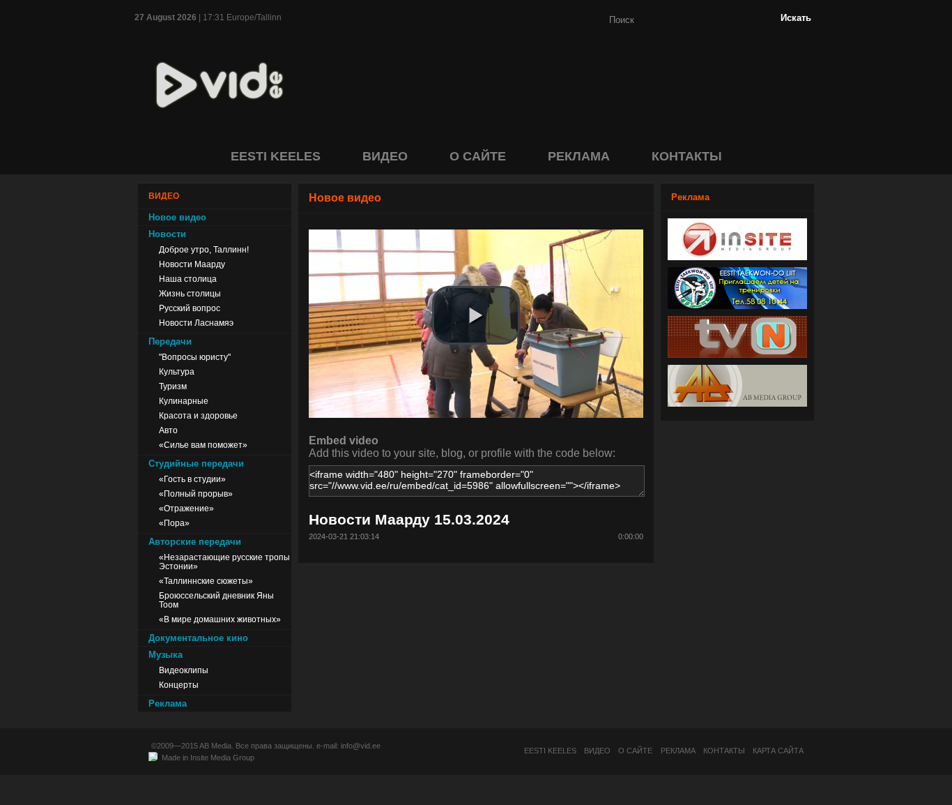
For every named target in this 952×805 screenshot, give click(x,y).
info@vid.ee (361, 746)
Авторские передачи (194, 541)
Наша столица (188, 278)
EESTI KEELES (276, 156)
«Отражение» (186, 508)
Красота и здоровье (198, 415)
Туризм (173, 386)
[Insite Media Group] (737, 256)
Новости (167, 234)
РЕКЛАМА (579, 156)
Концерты (179, 684)
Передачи (170, 341)
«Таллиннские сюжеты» (206, 580)
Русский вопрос (189, 308)
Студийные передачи (196, 463)
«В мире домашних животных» (220, 619)
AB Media (215, 746)
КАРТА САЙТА (778, 750)
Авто (168, 430)
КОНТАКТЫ (687, 156)
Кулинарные (183, 400)
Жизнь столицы (190, 293)
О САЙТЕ (478, 156)
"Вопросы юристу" (195, 356)
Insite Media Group (222, 757)
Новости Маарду (192, 264)
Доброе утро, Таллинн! (204, 249)
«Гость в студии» (192, 478)
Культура (176, 371)
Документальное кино (198, 638)
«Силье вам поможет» (203, 444)
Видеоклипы (183, 670)
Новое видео (177, 217)
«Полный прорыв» (196, 493)
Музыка (165, 654)
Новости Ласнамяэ (196, 322)
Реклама (167, 703)
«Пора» (174, 522)
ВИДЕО (385, 156)
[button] (476, 315)
